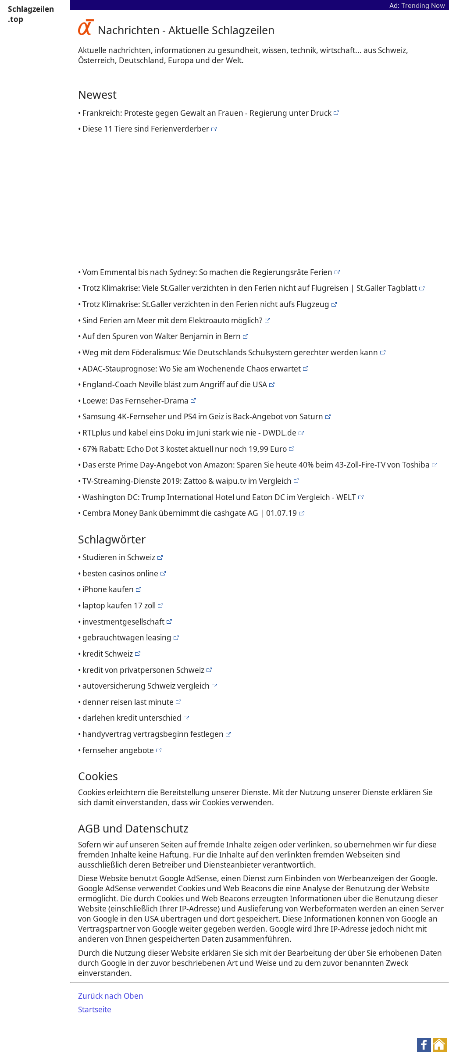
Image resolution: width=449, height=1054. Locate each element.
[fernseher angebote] (327, 416)
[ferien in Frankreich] (335, 113)
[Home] (88, 29)
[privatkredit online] (300, 513)
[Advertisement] (261, 199)
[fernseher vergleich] (270, 384)
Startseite (94, 1009)
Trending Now (423, 5)
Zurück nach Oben (110, 996)
